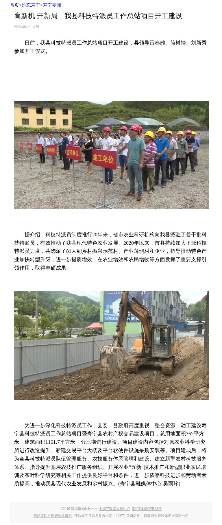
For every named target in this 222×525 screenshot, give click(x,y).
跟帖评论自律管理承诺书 (53, 516)
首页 (14, 5)
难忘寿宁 (31, 5)
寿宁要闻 (52, 5)
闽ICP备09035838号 (147, 509)
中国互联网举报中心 (114, 509)
